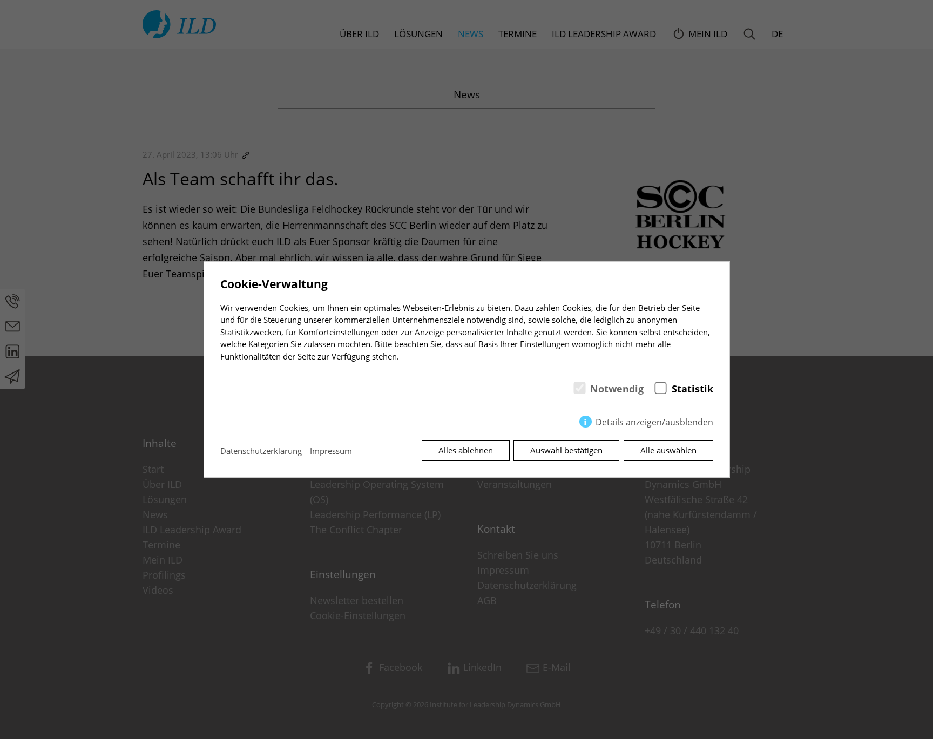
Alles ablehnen (465, 450)
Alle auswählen (668, 450)
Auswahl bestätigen (566, 450)
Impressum (331, 450)
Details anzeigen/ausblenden (654, 422)
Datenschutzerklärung (261, 450)
